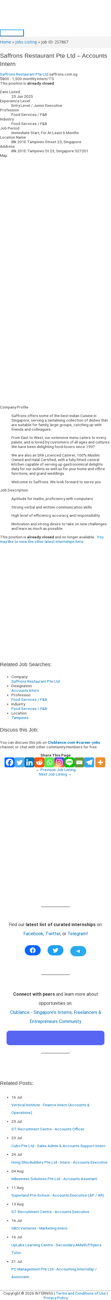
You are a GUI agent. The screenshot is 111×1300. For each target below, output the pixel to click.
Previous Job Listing (56, 769)
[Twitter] (19, 762)
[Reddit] (39, 762)
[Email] (79, 762)
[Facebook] (10, 762)
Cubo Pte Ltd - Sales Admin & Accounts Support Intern (58, 1145)
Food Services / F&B (29, 699)
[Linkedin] (29, 762)
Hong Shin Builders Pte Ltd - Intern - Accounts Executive (59, 1162)
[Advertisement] (55, 345)
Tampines (19, 717)
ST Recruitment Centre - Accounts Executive (50, 1211)
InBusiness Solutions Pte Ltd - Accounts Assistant (54, 1178)
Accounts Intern (25, 690)
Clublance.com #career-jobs (74, 742)
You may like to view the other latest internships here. (52, 539)
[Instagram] (59, 762)
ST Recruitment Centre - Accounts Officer (48, 1129)
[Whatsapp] (49, 762)
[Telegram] (89, 762)
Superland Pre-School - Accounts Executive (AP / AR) (57, 1195)
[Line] (69, 762)
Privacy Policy (56, 1297)
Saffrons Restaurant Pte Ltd (24, 74)
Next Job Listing (55, 774)
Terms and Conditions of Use (81, 1293)
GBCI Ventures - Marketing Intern (39, 1228)
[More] (100, 762)
